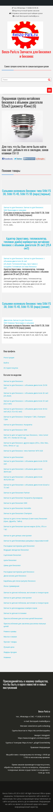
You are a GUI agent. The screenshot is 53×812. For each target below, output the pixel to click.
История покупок (11, 368)
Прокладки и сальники (17, 210)
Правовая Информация (40, 747)
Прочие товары (10, 642)
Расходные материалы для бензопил (19, 546)
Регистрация (9, 357)
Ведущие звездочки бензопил (16, 550)
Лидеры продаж (10, 652)
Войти (6, 363)
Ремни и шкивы (10, 631)
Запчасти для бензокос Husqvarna (18, 424)
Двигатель (8, 320)
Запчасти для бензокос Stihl (15, 430)
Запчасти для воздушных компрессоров (20, 608)
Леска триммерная (11, 586)
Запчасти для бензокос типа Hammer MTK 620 (23, 451)
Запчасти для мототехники (15, 613)
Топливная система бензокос (24, 266)
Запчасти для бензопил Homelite (17, 508)
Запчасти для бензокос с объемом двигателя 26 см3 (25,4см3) (24, 261)
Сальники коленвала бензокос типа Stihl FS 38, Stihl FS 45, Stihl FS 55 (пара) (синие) (26, 305)
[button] (49, 90)
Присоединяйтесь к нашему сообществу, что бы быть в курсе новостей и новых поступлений (25, 684)
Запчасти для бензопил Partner (17, 492)
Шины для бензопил (12, 565)
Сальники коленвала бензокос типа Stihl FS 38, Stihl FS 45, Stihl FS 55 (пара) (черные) (26, 192)
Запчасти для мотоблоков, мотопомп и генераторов (26, 592)
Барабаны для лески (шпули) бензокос (20, 581)
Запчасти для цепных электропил (18, 535)
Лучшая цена (9, 647)
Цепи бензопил (10, 560)
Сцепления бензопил (12, 555)
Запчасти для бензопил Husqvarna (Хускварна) (23, 498)
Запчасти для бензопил (13, 457)
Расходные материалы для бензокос (19, 572)
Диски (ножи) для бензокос (15, 576)
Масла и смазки (10, 636)
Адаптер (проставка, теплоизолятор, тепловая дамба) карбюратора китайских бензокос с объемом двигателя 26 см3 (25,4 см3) (26, 243)
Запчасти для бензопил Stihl (15, 503)
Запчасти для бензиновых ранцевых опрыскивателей (26, 541)
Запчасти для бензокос (13, 207)
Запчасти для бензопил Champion (18, 513)
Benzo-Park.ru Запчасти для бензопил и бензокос (26, 54)
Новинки (11, 323)
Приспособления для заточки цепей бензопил (23, 618)
